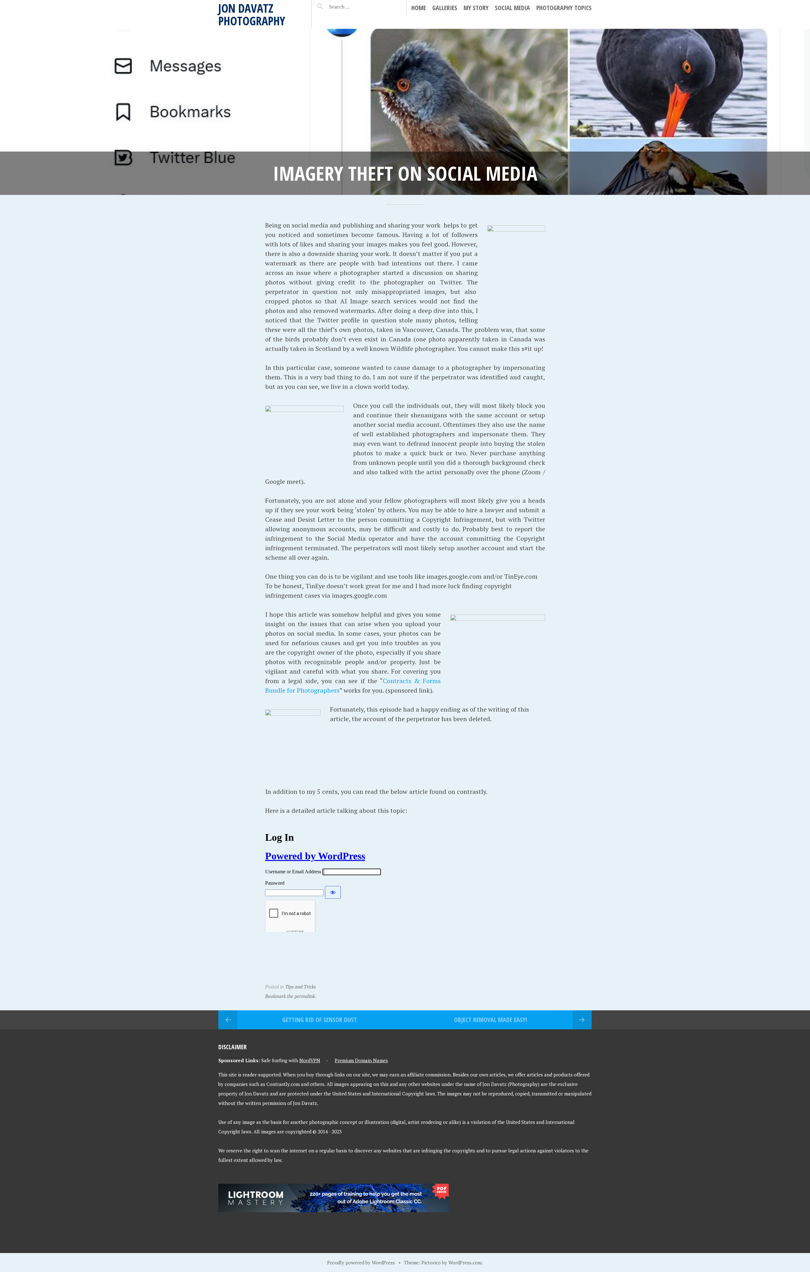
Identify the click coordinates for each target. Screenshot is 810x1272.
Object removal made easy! (490, 1019)
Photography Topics (564, 7)
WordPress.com (465, 1262)
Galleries (444, 7)
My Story (476, 7)
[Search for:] (355, 6)
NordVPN (309, 1060)
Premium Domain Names (361, 1060)
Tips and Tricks (300, 986)
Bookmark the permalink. (290, 996)
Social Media (512, 7)
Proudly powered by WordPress (361, 1262)
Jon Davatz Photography (251, 14)
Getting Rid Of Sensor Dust (319, 1019)
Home (418, 7)
